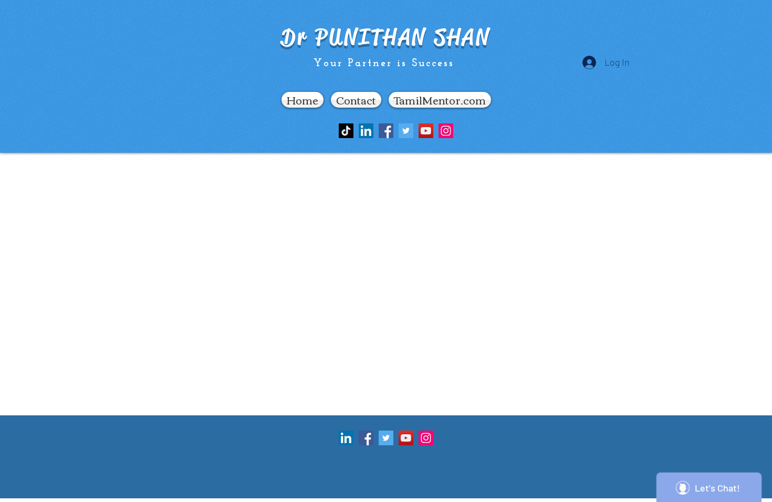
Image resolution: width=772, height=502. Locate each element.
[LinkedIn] (366, 130)
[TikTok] (346, 130)
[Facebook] (386, 130)
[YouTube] (426, 130)
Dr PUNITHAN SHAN (386, 37)
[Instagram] (446, 130)
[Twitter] (406, 130)
